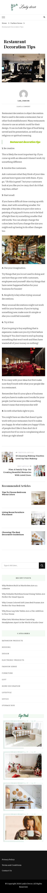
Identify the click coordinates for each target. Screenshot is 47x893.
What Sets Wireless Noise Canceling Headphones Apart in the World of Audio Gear (22, 621)
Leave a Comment (23, 106)
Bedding (6, 647)
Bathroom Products (12, 641)
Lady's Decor (27, 884)
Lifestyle (7, 693)
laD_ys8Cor (23, 101)
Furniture (7, 673)
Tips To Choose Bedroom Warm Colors (14, 493)
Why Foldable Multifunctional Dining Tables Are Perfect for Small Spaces (23, 595)
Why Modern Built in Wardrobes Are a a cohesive (19, 587)
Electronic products (13, 660)
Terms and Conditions (11, 865)
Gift (4, 680)
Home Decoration (11, 686)
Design (5, 654)
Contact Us (7, 871)
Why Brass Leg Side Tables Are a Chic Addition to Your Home (22, 612)
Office (5, 699)
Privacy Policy (8, 859)
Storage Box (8, 706)
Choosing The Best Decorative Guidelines (13, 533)
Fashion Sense (9, 667)
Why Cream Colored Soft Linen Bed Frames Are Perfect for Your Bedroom (23, 604)
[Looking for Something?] (20, 565)
